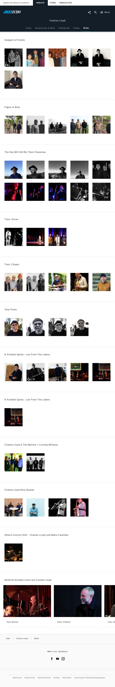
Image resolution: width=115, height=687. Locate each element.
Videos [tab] (76, 28)
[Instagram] (63, 659)
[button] (13, 57)
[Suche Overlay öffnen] (95, 12)
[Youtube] (57, 659)
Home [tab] (29, 28)
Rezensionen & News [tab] (45, 28)
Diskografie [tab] (64, 28)
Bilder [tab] (86, 28)
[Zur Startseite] (30, 13)
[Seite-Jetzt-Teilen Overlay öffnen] (89, 12)
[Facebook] (52, 659)
